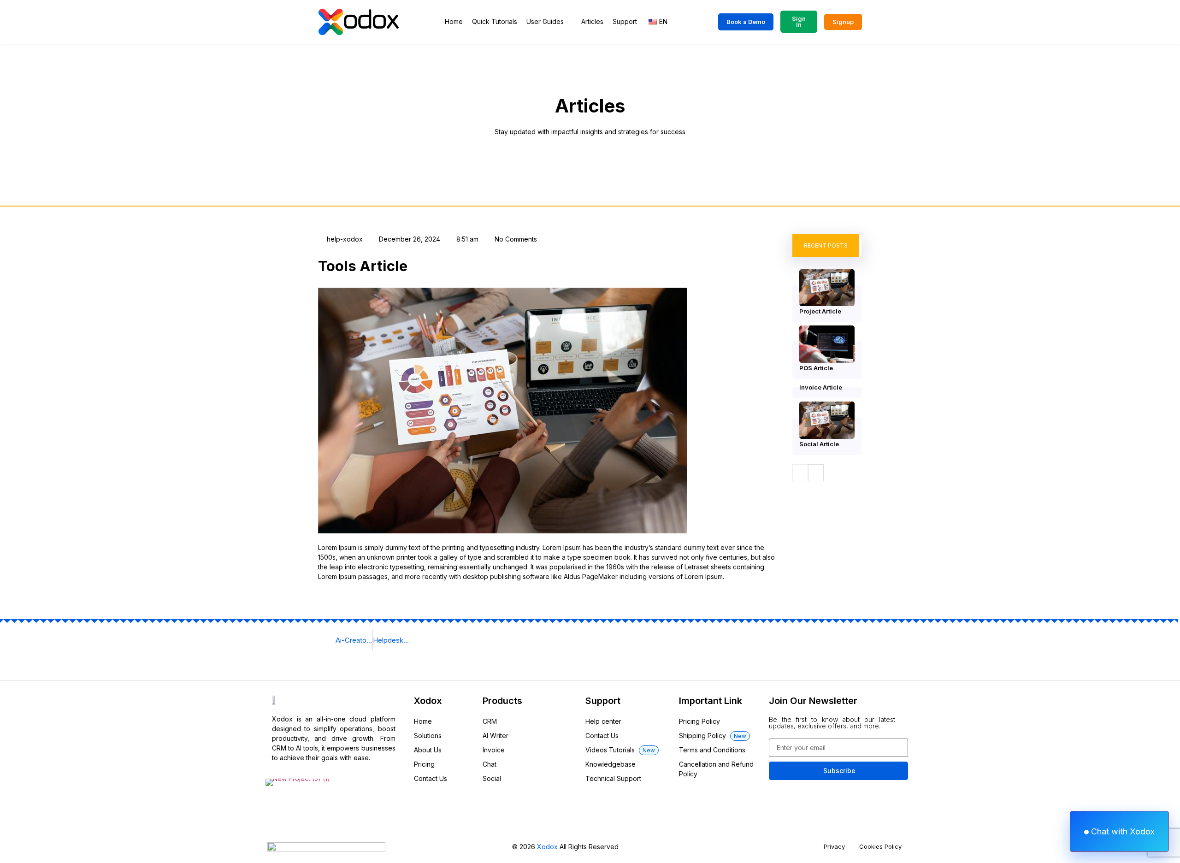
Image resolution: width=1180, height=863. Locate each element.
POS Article (816, 368)
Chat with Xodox (1122, 831)
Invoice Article (820, 387)
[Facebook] (283, 806)
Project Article (820, 311)
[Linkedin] (385, 806)
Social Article (819, 444)
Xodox (547, 847)
